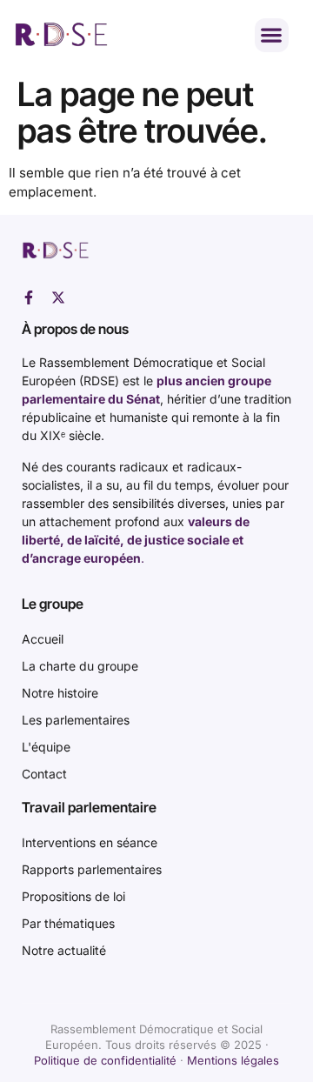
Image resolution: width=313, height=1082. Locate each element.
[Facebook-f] (29, 297)
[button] (272, 35)
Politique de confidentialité (105, 1060)
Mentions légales (233, 1060)
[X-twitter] (58, 297)
